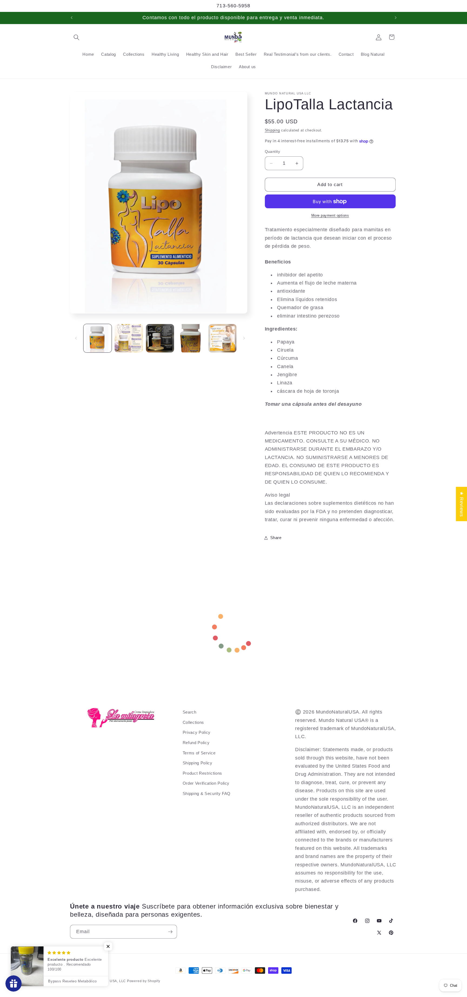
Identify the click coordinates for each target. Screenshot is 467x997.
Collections (193, 722)
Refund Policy (196, 742)
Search (189, 712)
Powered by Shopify (143, 981)
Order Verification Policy (206, 783)
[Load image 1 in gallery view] (98, 338)
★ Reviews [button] (461, 504)
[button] (76, 37)
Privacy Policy (197, 732)
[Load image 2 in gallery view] (129, 338)
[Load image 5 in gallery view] (222, 338)
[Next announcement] (396, 18)
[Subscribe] (170, 932)
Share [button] (276, 537)
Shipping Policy (197, 763)
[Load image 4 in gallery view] (191, 338)
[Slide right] (244, 338)
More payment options (330, 216)
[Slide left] (76, 338)
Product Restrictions (202, 773)
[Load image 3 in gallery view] (160, 338)
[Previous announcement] (72, 18)
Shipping (272, 130)
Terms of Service (199, 753)
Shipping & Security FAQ (207, 793)
